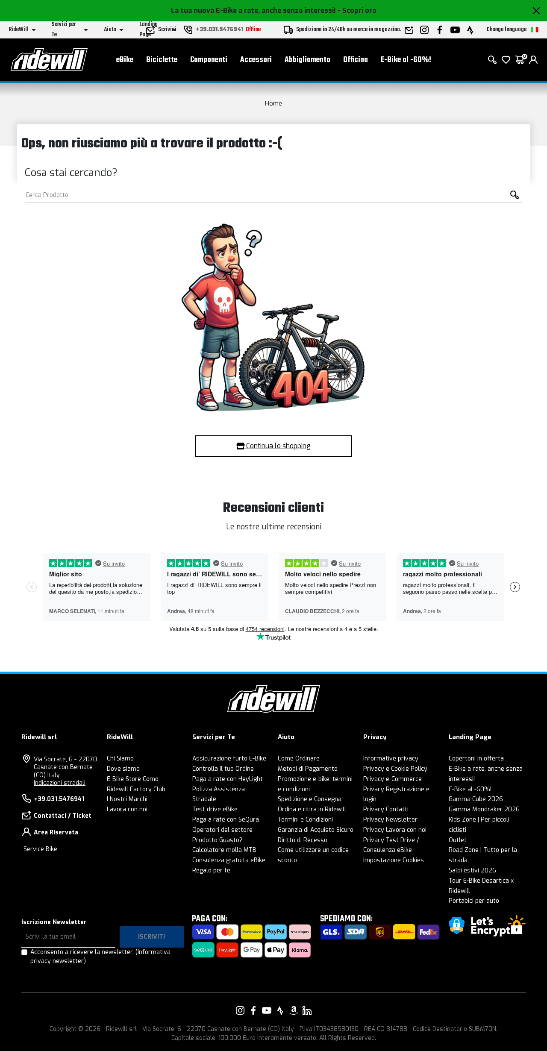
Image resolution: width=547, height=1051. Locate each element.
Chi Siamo (120, 758)
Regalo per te (211, 870)
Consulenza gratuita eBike (228, 860)
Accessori (256, 60)
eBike (124, 60)
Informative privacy (390, 758)
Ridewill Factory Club (136, 789)
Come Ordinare (299, 758)
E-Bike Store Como (133, 779)
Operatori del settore (222, 830)
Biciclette (161, 60)
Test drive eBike (215, 809)
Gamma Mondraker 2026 (484, 809)
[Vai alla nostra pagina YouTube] (267, 1010)
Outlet (458, 840)
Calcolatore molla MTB (224, 850)
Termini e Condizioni (305, 820)
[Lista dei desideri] (506, 59)
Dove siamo (123, 769)
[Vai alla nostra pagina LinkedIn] (307, 1010)
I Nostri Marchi (127, 799)
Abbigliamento (307, 60)
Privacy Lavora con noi (394, 830)
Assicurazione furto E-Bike (229, 758)
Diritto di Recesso (302, 840)
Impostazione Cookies (393, 860)
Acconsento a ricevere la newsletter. (100, 956)
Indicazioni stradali (59, 783)
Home (273, 103)
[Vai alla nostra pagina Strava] (280, 1010)
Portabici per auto (474, 901)
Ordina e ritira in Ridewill (312, 809)
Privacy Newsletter (390, 820)
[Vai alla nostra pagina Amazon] (293, 1010)
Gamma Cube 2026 (476, 799)
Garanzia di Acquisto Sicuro (315, 830)
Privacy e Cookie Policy (395, 769)
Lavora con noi (127, 809)
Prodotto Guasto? (217, 840)
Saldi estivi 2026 (472, 870)
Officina (355, 60)
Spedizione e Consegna (309, 799)
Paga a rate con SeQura (225, 820)
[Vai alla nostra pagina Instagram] (240, 1010)
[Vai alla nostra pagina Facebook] (253, 1010)
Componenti (208, 60)
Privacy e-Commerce (392, 779)
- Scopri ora (357, 10)
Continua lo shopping (277, 445)
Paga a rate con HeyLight (227, 779)
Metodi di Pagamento (308, 769)
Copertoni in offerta (476, 758)
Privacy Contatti (386, 809)
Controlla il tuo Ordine (223, 769)
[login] (533, 59)
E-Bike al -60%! (406, 60)
